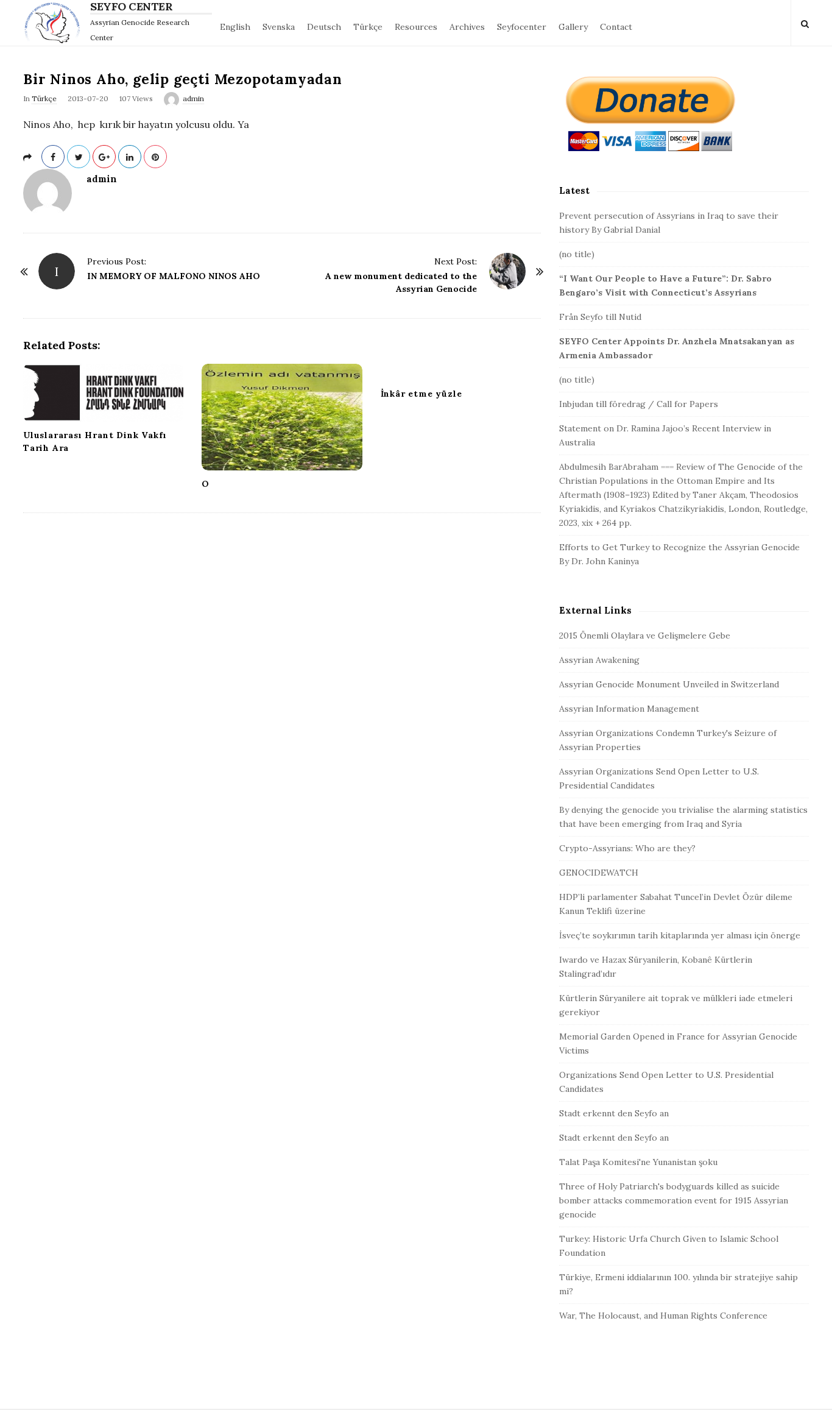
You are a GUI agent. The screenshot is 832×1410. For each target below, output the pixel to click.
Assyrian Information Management (629, 708)
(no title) (576, 254)
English (235, 26)
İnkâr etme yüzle (421, 393)
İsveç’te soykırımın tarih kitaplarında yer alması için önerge (679, 935)
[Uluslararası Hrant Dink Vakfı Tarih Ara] (103, 393)
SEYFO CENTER (131, 6)
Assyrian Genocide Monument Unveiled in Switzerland (669, 684)
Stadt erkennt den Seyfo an (614, 1113)
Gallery (573, 26)
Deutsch (324, 26)
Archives (467, 26)
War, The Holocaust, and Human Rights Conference (663, 1315)
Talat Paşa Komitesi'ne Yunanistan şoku (638, 1162)
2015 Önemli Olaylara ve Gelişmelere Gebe (644, 635)
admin (193, 98)
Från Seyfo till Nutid (600, 316)
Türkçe (368, 26)
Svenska (279, 26)
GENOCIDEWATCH (598, 872)
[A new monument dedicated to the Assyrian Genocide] (507, 271)
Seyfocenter (521, 26)
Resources (416, 26)
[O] (282, 417)
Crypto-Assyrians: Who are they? (627, 848)
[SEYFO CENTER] (55, 23)
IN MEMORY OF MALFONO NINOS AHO (173, 276)
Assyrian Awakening (599, 659)
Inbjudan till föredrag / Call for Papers (638, 404)
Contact (616, 26)
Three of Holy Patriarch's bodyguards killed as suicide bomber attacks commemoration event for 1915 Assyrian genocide (673, 1200)
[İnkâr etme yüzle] (461, 372)
